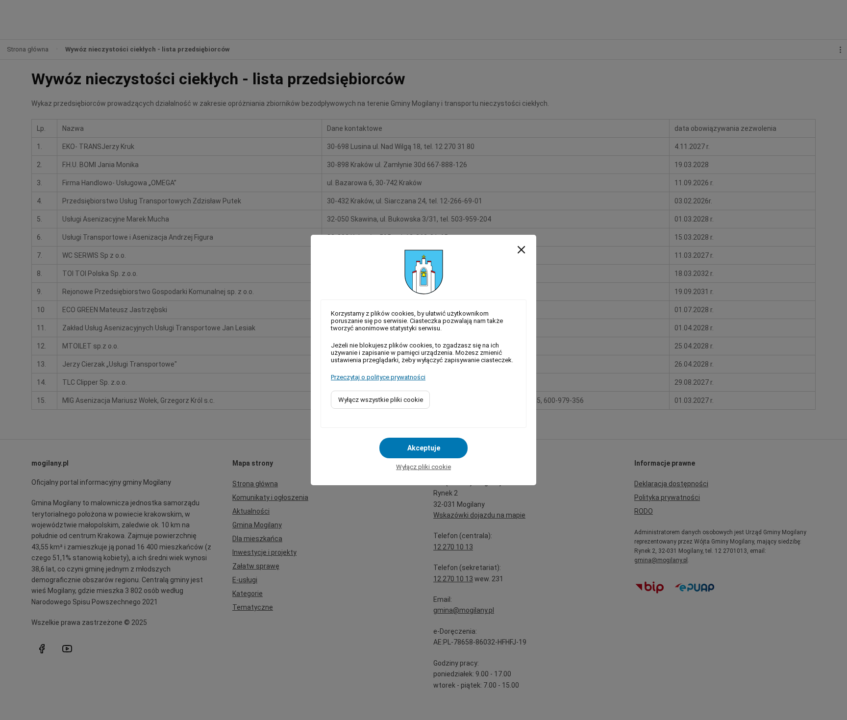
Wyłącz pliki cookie (423, 467)
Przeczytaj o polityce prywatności (378, 377)
